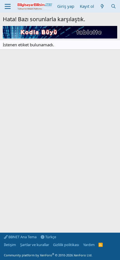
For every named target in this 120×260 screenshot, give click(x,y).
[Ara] (113, 6)
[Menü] (7, 6)
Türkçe (50, 236)
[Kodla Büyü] (60, 37)
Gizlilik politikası (66, 244)
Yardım (89, 244)
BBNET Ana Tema (22, 236)
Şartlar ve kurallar (34, 244)
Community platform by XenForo (48, 255)
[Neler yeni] (102, 6)
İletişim (10, 244)
